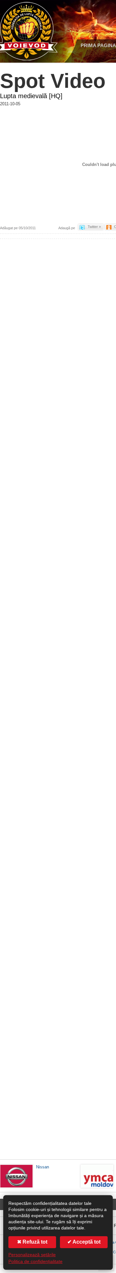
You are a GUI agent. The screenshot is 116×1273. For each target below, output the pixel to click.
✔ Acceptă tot (84, 1242)
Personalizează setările (32, 1254)
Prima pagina (98, 45)
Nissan (42, 1167)
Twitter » (94, 227)
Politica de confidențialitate (35, 1261)
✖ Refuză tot (32, 1242)
